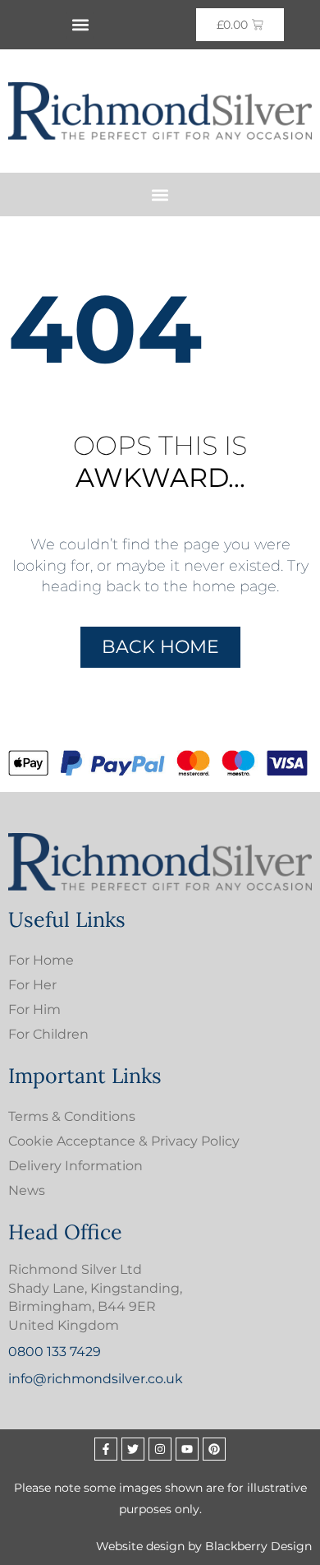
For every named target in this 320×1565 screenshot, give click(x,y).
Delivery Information (75, 1166)
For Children (48, 1034)
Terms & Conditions (71, 1116)
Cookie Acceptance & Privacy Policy (124, 1141)
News (26, 1190)
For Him (34, 1009)
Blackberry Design (258, 1546)
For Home (41, 960)
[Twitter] (132, 1449)
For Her (32, 985)
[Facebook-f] (105, 1449)
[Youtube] (187, 1449)
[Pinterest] (214, 1449)
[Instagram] (160, 1449)
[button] (80, 25)
